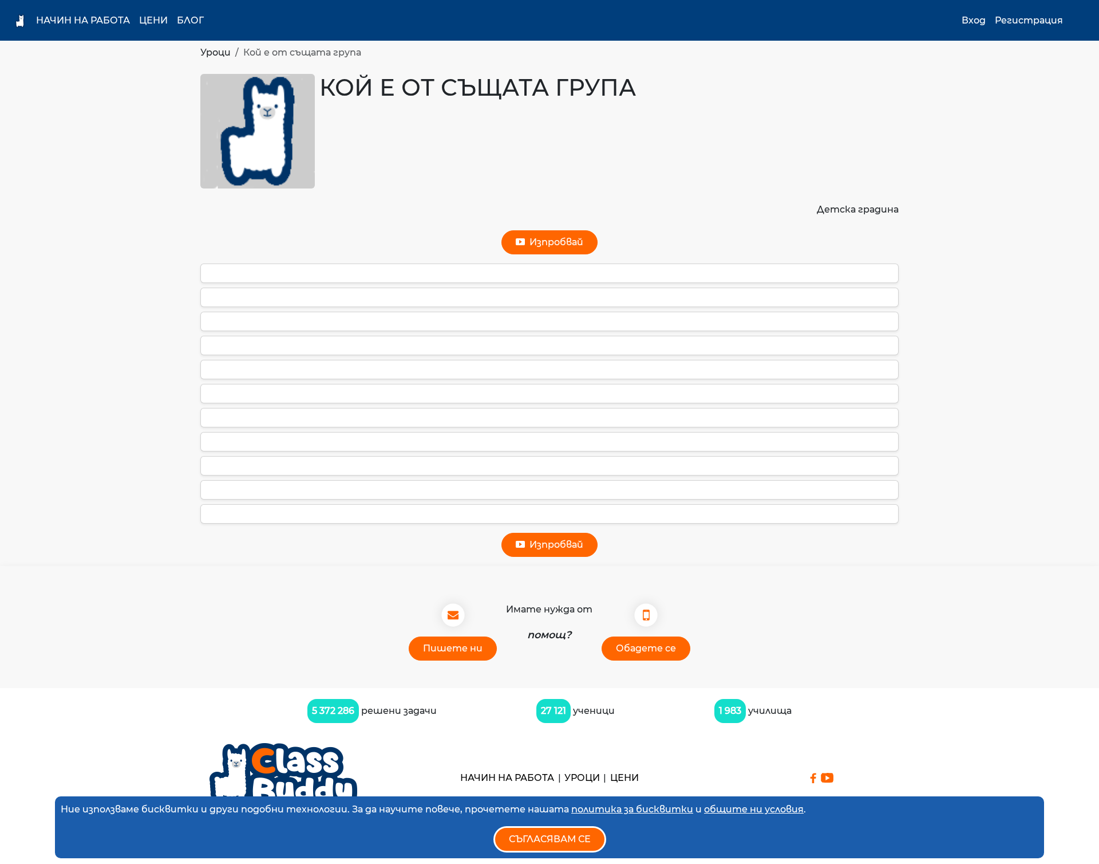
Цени (153, 20)
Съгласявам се (550, 839)
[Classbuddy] (283, 777)
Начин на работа (83, 20)
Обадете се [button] (646, 648)
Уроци (215, 52)
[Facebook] (813, 778)
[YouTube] (827, 778)
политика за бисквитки (632, 809)
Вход (974, 20)
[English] (1079, 20)
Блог (190, 20)
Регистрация (1029, 20)
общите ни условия (754, 809)
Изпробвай (554, 242)
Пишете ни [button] (453, 648)
